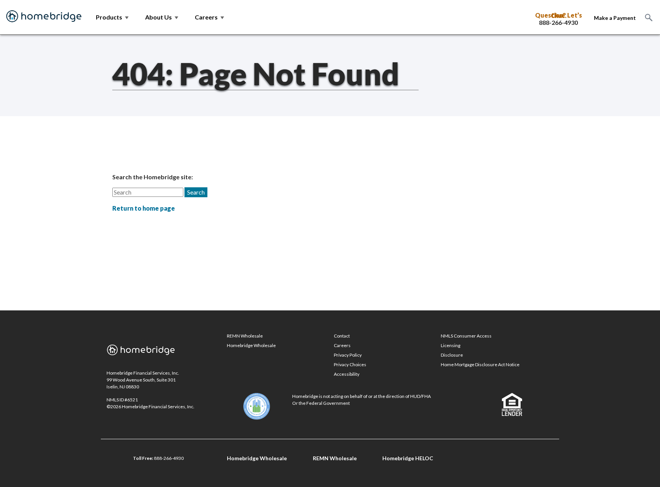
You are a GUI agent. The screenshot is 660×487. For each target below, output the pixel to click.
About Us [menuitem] (162, 17)
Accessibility (346, 374)
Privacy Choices (350, 364)
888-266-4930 (558, 22)
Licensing (450, 345)
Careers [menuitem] (210, 17)
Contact (342, 336)
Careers (342, 345)
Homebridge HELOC (407, 458)
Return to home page (143, 208)
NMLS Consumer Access (466, 336)
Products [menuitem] (113, 17)
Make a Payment (615, 18)
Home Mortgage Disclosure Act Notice (480, 364)
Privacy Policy (348, 355)
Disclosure (452, 355)
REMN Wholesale (245, 336)
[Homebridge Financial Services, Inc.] (44, 17)
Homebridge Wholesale (251, 345)
